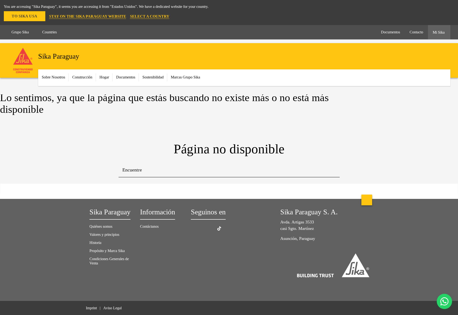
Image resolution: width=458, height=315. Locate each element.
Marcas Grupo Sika (185, 77)
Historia (95, 243)
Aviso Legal (112, 308)
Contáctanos (149, 226)
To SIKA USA (24, 16)
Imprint (91, 308)
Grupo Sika (20, 32)
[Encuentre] (332, 170)
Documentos (125, 77)
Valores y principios (104, 234)
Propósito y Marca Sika (107, 251)
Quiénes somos (100, 226)
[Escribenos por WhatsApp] (444, 301)
